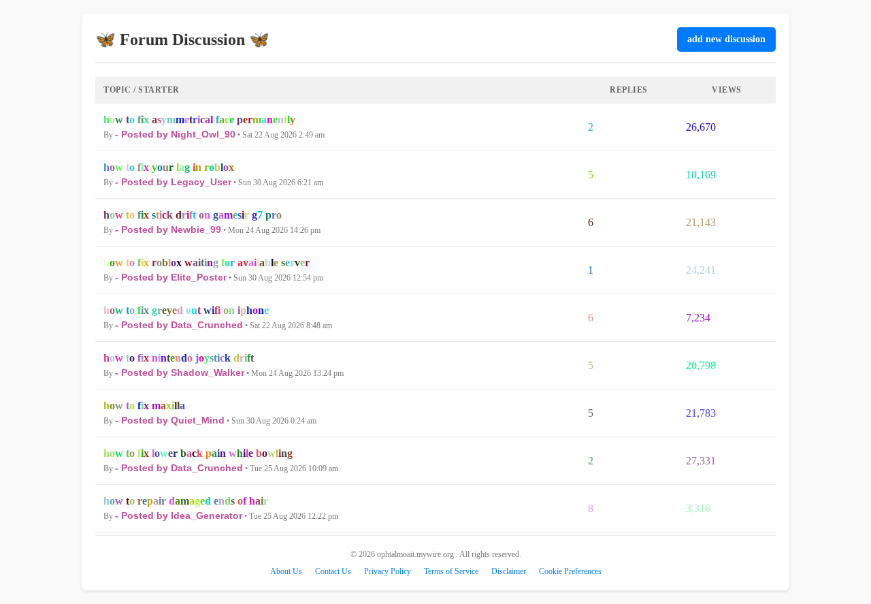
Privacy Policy (387, 571)
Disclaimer (508, 571)
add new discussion (726, 39)
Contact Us (333, 571)
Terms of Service (451, 571)
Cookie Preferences (570, 571)
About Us (286, 571)
